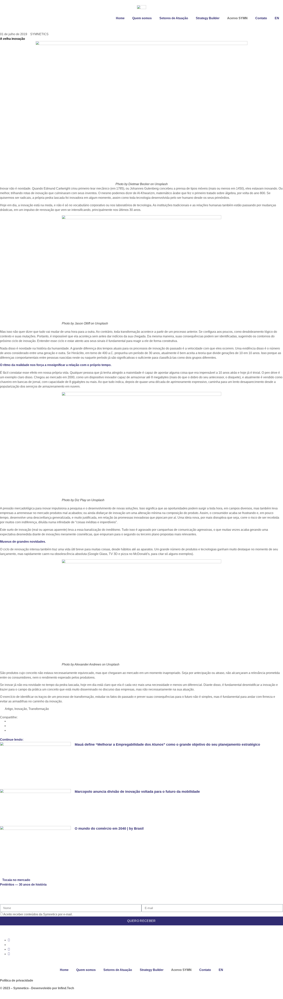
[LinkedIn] (9, 949)
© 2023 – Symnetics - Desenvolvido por (29, 988)
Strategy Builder (207, 18)
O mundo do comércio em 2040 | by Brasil (109, 828)
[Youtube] (9, 940)
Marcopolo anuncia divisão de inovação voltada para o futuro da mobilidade (137, 792)
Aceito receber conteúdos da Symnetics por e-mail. (38, 914)
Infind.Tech (66, 988)
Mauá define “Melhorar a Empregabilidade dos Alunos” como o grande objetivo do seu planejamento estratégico (167, 744)
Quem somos (142, 18)
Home (120, 18)
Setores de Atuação (173, 18)
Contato (261, 18)
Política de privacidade (16, 980)
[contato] (1, 996)
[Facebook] (9, 954)
